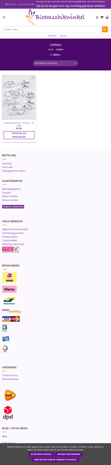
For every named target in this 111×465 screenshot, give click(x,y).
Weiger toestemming (68, 454)
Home (50, 49)
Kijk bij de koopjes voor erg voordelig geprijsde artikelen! (70, 6)
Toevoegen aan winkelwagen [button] (19, 135)
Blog (4, 436)
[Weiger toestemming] (107, 455)
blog (63, 35)
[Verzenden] (105, 29)
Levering (6, 163)
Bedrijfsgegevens (11, 188)
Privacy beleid (9, 236)
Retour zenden (10, 200)
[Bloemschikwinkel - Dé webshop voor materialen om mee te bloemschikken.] (55, 17)
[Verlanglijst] (102, 17)
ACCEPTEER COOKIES (41, 454)
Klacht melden (10, 196)
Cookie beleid (9, 240)
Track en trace (10, 375)
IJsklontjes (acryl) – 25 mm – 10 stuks (19, 124)
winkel (51, 35)
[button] (4, 17)
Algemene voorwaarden (15, 229)
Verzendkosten (10, 379)
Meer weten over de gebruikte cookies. (55, 460)
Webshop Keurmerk (13, 244)
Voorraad (7, 167)
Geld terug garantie (12, 233)
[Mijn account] (97, 17)
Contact (6, 192)
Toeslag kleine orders (13, 170)
